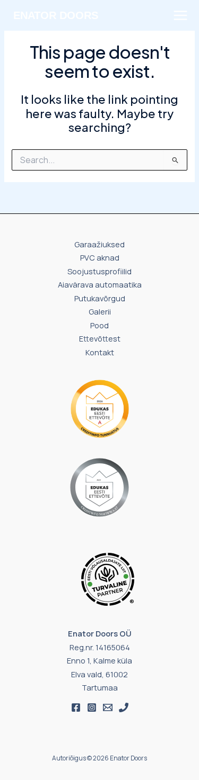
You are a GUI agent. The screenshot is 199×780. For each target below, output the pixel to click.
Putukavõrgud (99, 298)
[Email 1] (108, 707)
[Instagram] (92, 707)
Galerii (100, 311)
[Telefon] (123, 707)
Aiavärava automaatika (100, 284)
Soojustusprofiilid (99, 271)
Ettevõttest (99, 338)
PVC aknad (99, 257)
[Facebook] (76, 707)
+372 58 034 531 (46, 34)
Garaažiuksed (99, 244)
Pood (99, 325)
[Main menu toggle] (180, 15)
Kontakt (99, 352)
